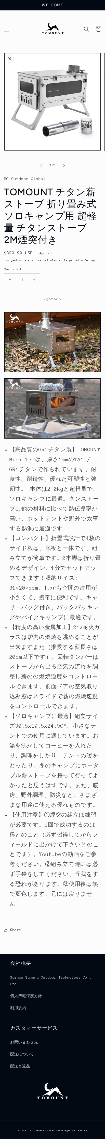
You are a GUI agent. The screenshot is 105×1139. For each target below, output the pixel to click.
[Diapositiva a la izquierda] (41, 165)
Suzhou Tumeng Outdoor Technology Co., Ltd (50, 980)
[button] (6, 29)
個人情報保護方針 (26, 996)
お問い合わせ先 (24, 1042)
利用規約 (18, 1008)
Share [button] (15, 930)
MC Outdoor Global (42, 1130)
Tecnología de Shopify (71, 1130)
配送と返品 (20, 1066)
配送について (22, 1054)
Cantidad (12, 269)
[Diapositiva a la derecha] (64, 165)
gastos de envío (24, 260)
